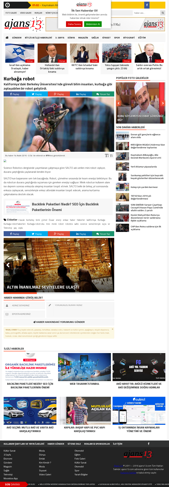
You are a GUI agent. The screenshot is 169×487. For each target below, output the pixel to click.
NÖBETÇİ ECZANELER (54, 13)
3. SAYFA (59, 37)
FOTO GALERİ (11, 13)
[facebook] (147, 5)
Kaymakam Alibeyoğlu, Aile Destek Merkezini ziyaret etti (103, 484)
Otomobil (79, 450)
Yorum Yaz (105, 94)
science (83, 224)
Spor (77, 470)
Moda (42, 450)
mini (48, 224)
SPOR (117, 37)
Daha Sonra (74, 24)
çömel (44, 220)
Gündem (8, 462)
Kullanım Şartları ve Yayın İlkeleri (24, 443)
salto (76, 224)
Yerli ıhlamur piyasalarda (146, 484)
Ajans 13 (118, 465)
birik (38, 220)
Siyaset (42, 470)
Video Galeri (45, 474)
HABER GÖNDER (56, 443)
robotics (69, 224)
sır (109, 224)
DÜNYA (71, 37)
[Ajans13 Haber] (84, 6)
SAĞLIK (95, 37)
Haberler (81, 220)
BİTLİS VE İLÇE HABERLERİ (38, 37)
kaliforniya (91, 220)
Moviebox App (11, 478)
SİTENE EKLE (74, 443)
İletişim (117, 443)
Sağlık (6, 470)
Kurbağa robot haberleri (15, 224)
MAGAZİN (83, 37)
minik (54, 224)
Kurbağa (101, 220)
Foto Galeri (80, 458)
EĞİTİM (142, 37)
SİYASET (106, 37)
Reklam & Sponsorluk (97, 443)
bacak (22, 220)
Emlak (42, 458)
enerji (58, 220)
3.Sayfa (7, 454)
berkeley (30, 220)
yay (15, 227)
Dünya (42, 454)
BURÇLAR (38, 13)
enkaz (65, 220)
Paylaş (15, 94)
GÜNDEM (16, 37)
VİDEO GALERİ (25, 13)
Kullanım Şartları (128, 472)
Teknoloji (8, 227)
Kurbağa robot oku (35, 224)
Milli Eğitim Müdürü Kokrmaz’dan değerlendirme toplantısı (44, 484)
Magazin (8, 466)
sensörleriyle (95, 224)
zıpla (20, 227)
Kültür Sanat (9, 450)
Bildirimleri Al (93, 24)
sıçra (104, 224)
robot (61, 224)
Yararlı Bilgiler (81, 474)
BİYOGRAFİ (129, 37)
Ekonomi (8, 458)
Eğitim (77, 454)
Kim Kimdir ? (45, 462)
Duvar (51, 220)
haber (72, 220)
